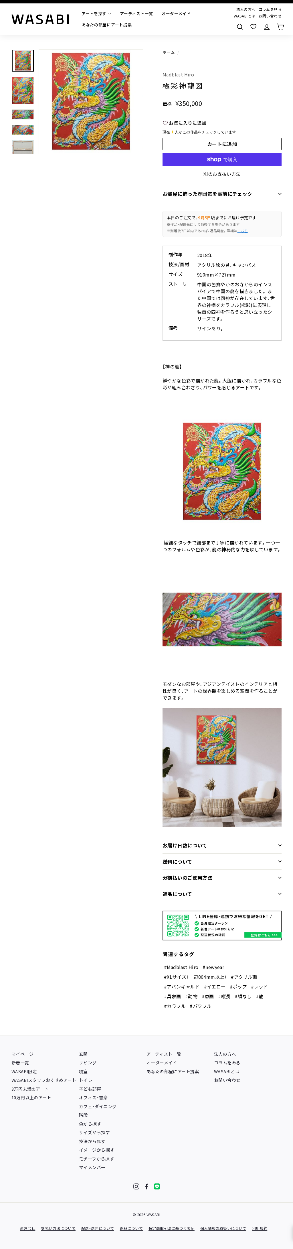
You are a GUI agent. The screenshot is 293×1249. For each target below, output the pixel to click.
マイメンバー (92, 1167)
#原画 (208, 996)
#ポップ (238, 986)
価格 (167, 103)
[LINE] (157, 1186)
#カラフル (175, 1006)
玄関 (83, 1054)
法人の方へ (245, 9)
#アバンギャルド (182, 986)
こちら (242, 230)
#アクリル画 (244, 976)
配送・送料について (97, 1228)
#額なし (243, 996)
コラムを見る (270, 9)
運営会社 (27, 1228)
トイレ (85, 1080)
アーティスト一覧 (163, 1054)
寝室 (83, 1071)
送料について (177, 861)
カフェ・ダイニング (98, 1106)
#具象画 (172, 996)
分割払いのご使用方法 (187, 877)
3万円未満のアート (30, 1089)
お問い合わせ (270, 16)
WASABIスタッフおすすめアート (43, 1080)
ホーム (169, 52)
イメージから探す (96, 1150)
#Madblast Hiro (181, 967)
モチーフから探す (96, 1159)
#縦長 (224, 996)
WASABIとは (244, 16)
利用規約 (260, 1228)
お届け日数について (185, 845)
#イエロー (215, 986)
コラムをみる (227, 1062)
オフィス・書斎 (93, 1097)
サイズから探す (94, 1132)
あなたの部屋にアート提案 (172, 1071)
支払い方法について (58, 1228)
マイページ (22, 1054)
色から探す (90, 1124)
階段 (83, 1115)
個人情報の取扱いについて (223, 1228)
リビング (88, 1062)
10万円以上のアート (31, 1097)
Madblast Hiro (178, 74)
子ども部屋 (90, 1089)
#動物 (191, 996)
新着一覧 (20, 1062)
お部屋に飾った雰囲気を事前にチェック (207, 193)
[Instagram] (136, 1186)
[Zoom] (91, 102)
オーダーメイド (161, 1062)
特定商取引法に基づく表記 (172, 1228)
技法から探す (92, 1141)
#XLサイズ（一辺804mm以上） (195, 976)
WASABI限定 (24, 1071)
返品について (177, 893)
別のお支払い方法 (222, 173)
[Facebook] (147, 1186)
